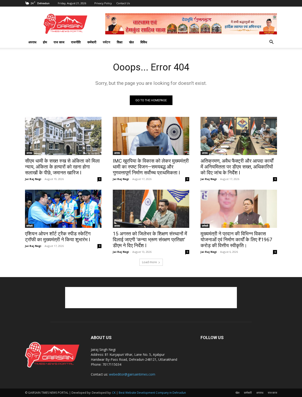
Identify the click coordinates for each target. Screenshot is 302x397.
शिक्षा (119, 42)
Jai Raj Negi (33, 179)
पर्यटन (106, 42)
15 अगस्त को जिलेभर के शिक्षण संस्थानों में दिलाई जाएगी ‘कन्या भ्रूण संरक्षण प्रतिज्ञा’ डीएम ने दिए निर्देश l (150, 239)
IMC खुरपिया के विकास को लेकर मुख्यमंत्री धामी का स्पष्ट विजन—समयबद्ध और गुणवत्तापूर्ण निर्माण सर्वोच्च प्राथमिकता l (151, 167)
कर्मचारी (91, 42)
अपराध (32, 42)
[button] (271, 42)
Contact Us (123, 3)
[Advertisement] (151, 297)
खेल (131, 42)
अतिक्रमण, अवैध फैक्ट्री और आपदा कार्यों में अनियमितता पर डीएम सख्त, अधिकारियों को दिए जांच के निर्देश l (237, 167)
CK (114, 393)
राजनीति (76, 42)
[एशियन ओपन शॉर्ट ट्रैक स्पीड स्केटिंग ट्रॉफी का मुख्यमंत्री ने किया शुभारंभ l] (63, 209)
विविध (143, 42)
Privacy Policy (103, 3)
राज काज (59, 42)
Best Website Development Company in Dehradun (152, 393)
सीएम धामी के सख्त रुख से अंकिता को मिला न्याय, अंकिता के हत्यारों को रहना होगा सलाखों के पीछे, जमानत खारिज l (62, 167)
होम (45, 42)
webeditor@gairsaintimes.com (132, 374)
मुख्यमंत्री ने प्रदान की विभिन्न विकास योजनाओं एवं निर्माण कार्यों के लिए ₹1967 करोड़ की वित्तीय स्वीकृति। (236, 239)
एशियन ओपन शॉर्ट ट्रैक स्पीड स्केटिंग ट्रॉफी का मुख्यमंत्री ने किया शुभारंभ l (58, 236)
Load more (149, 262)
